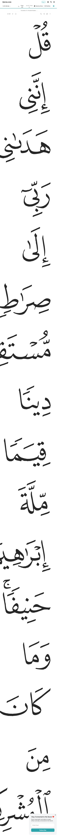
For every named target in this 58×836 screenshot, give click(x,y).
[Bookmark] (15, 14)
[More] (50, 14)
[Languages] (48, 2)
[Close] (55, 815)
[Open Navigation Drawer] (54, 2)
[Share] (44, 14)
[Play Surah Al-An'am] (12, 14)
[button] (7, 6)
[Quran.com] (6, 2)
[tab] (38, 6)
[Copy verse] (41, 14)
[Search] (51, 2)
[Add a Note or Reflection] (47, 14)
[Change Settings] (53, 6)
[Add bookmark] (18, 6)
